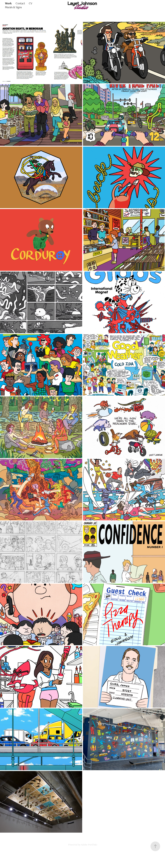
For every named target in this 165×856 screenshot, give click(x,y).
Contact (20, 3)
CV (30, 3)
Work (8, 3)
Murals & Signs (13, 7)
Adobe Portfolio (89, 844)
